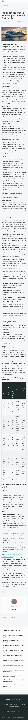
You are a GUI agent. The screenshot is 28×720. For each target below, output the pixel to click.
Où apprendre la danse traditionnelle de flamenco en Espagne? (13, 680)
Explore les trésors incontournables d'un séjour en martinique (13, 660)
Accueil (3, 5)
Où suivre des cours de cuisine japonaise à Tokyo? (14, 641)
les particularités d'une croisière (16, 69)
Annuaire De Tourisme (14, 699)
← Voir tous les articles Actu (9, 618)
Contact (19, 711)
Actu (7, 5)
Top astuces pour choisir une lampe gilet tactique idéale (13, 685)
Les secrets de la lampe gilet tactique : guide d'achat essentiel (13, 636)
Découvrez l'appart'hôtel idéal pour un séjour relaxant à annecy (13, 665)
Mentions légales (11, 711)
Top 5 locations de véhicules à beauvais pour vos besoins (13, 670)
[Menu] (25, 1)
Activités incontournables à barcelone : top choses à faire (13, 651)
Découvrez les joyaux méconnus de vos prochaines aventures (13, 646)
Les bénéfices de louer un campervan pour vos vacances (13, 655)
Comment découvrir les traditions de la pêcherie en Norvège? (13, 675)
